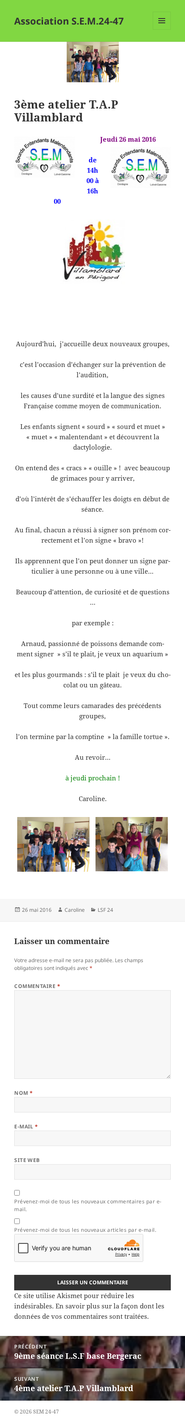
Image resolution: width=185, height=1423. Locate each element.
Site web (27, 1160)
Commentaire (37, 986)
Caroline (75, 909)
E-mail (26, 1126)
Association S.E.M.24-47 (69, 20)
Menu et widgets (162, 29)
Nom (23, 1093)
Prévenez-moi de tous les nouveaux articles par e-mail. (85, 1229)
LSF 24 (105, 909)
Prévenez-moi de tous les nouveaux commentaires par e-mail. (87, 1205)
